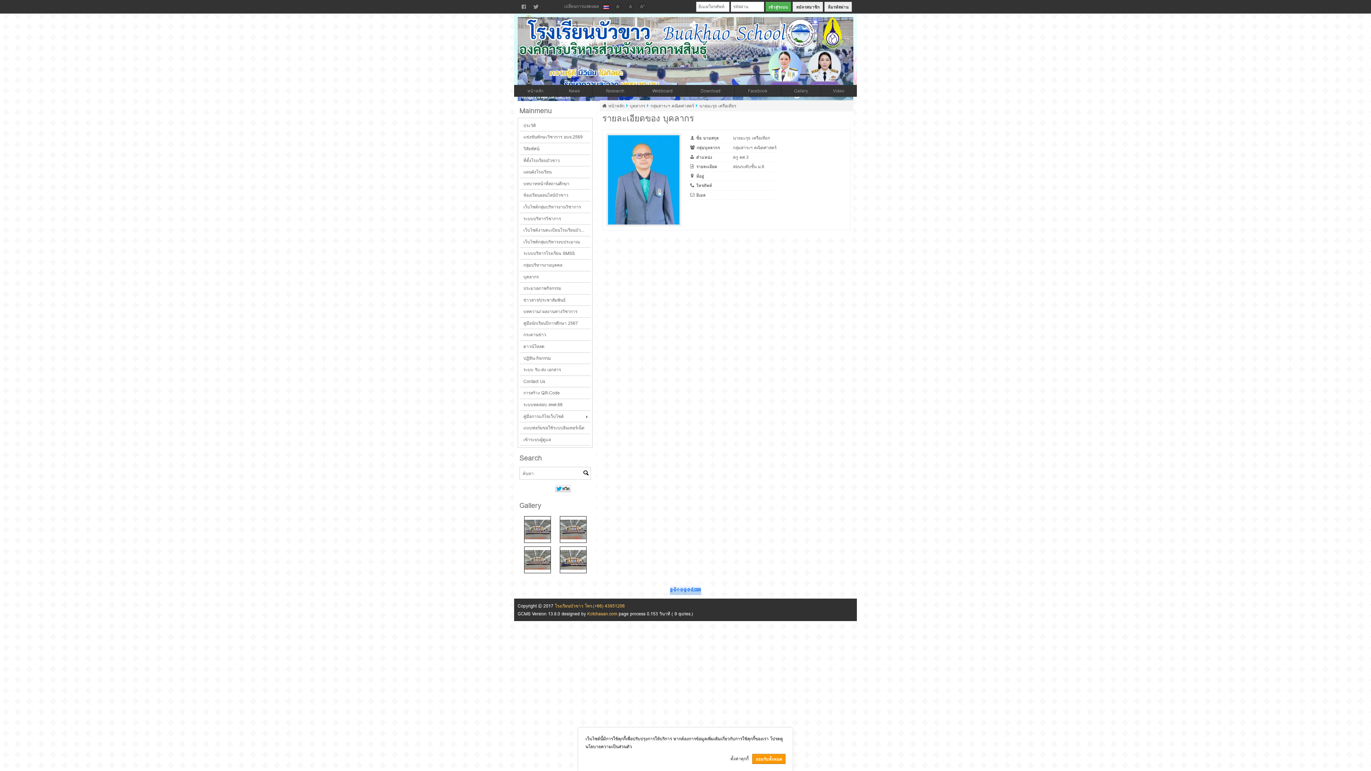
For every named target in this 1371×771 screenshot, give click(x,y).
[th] (606, 6)
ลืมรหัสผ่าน (838, 7)
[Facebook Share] (523, 6)
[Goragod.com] (685, 589)
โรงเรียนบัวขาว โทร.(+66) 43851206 (590, 606)
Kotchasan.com (602, 613)
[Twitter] (536, 6)
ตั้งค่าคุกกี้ (739, 758)
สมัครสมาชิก (808, 7)
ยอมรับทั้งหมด (769, 759)
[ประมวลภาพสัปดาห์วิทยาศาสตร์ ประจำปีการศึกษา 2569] (537, 529)
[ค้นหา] (586, 474)
